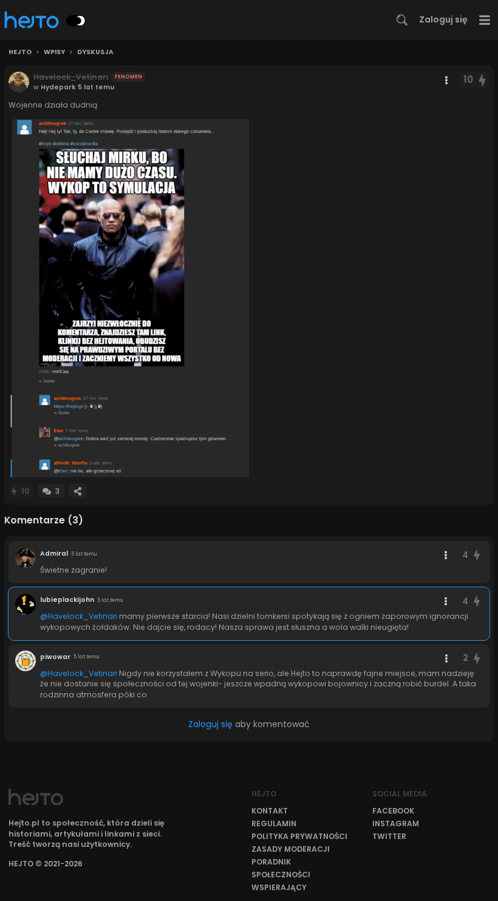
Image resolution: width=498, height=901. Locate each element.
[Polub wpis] (483, 80)
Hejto (20, 52)
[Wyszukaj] (402, 20)
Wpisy (54, 52)
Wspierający (279, 887)
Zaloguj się (443, 19)
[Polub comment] (476, 555)
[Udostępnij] (78, 491)
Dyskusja (95, 52)
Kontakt (269, 811)
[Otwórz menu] (485, 19)
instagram (395, 823)
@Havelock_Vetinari (78, 616)
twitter (389, 836)
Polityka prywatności (299, 836)
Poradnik (271, 862)
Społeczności (280, 874)
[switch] (76, 20)
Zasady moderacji (290, 849)
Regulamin (273, 823)
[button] (129, 298)
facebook (393, 811)
